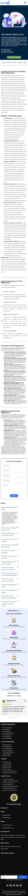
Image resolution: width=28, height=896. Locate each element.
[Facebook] (10, 885)
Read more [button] (5, 713)
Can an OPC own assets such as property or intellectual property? (9, 603)
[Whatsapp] (7, 885)
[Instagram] (14, 885)
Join (23, 877)
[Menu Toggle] (25, 3)
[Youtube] (17, 885)
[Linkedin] (20, 885)
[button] (10, 508)
